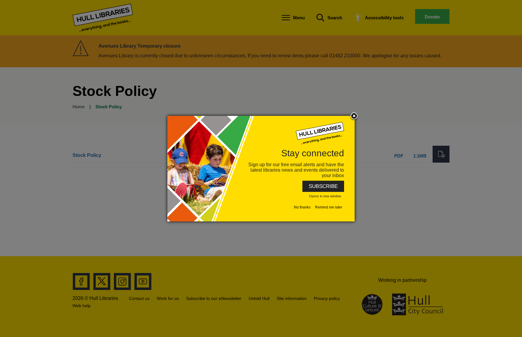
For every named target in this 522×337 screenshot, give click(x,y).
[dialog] (261, 168)
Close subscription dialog (354, 116)
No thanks (302, 207)
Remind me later (328, 207)
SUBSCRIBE (323, 186)
